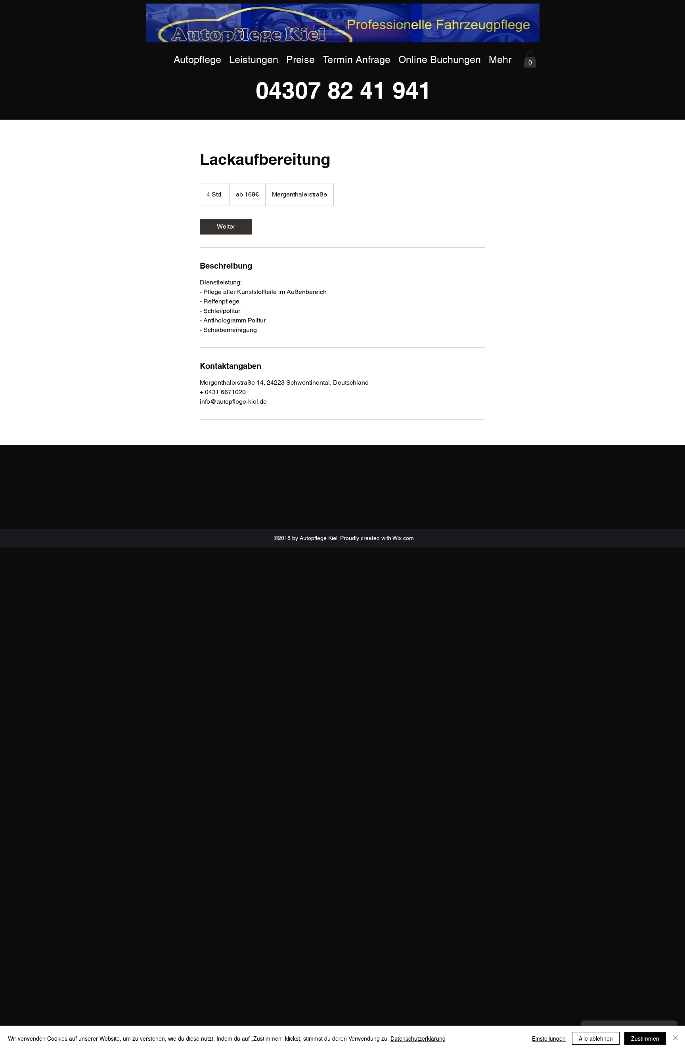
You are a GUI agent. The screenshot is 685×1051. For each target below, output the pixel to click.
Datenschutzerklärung (418, 1038)
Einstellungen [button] (549, 1038)
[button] (530, 60)
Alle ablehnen (596, 1038)
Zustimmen (645, 1038)
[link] (226, 227)
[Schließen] (675, 1038)
